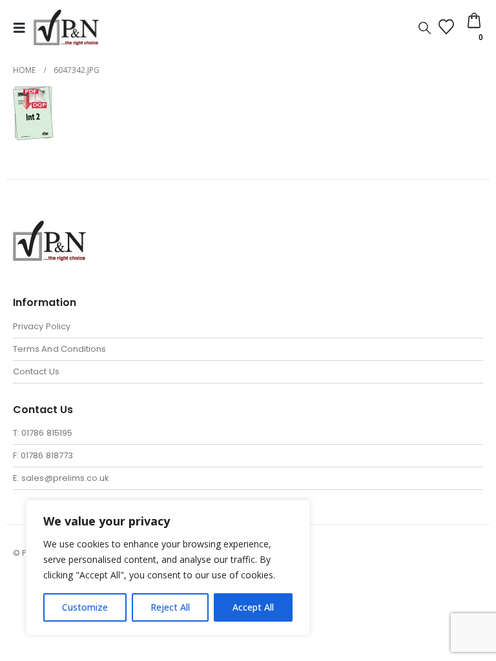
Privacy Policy (41, 326)
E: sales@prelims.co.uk (61, 478)
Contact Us (36, 371)
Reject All (170, 607)
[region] (168, 567)
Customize (85, 607)
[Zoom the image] (49, 228)
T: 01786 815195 (42, 433)
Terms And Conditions (59, 349)
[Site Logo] (66, 27)
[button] (23, 28)
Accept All (253, 607)
